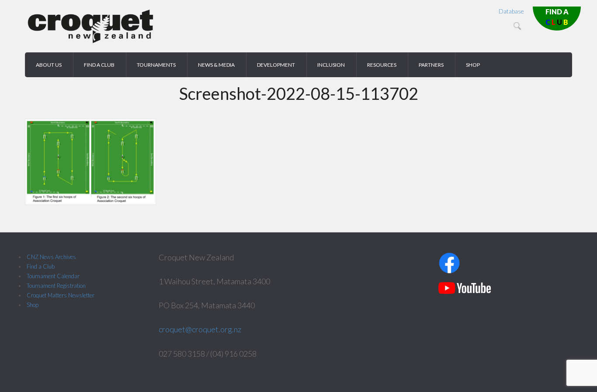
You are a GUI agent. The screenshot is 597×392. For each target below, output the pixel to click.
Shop (32, 304)
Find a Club (41, 266)
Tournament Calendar (53, 276)
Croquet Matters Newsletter (60, 295)
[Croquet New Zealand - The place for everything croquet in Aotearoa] (90, 41)
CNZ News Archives (51, 256)
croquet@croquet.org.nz (200, 329)
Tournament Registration (56, 285)
